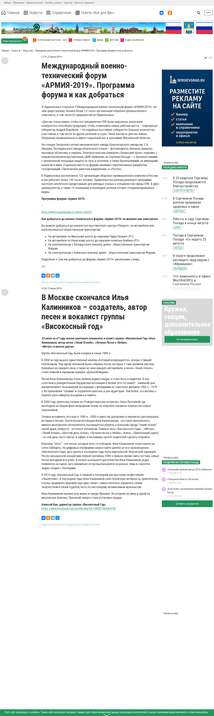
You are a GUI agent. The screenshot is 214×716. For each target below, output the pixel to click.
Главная (13, 13)
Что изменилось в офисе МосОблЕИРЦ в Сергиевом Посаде (191, 280)
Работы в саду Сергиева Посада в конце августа (191, 221)
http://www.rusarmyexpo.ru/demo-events (66, 212)
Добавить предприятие (187, 503)
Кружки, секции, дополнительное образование (188, 320)
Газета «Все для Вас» (98, 13)
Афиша (7, 2)
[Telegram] (53, 276)
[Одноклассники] (48, 276)
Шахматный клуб (34, 2)
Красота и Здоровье (84, 2)
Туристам (68, 2)
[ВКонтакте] (43, 276)
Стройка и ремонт (53, 2)
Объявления (19, 2)
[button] (205, 57)
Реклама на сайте (171, 162)
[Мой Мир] (58, 276)
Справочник (61, 13)
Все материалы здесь (187, 339)
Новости (35, 13)
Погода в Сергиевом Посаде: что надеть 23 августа (189, 239)
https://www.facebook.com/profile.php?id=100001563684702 (78, 508)
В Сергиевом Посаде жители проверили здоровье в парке (188, 202)
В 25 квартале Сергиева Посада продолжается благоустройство (190, 182)
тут (43, 266)
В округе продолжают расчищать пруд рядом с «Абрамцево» (191, 260)
